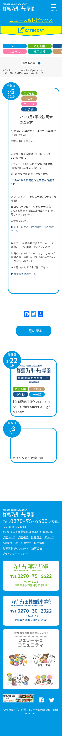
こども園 (39, 46)
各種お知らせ (10, 542)
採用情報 (39, 51)
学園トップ (9, 537)
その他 (18, 72)
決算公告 (36, 548)
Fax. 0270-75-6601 (14, 527)
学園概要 (23, 537)
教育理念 (36, 537)
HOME (6, 70)
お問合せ (26, 542)
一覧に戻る (33, 330)
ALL (14, 46)
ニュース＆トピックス (27, 70)
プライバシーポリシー (15, 553)
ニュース (14, 51)
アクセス (49, 537)
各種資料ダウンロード (16, 548)
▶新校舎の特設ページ (24, 273)
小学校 (39, 72)
